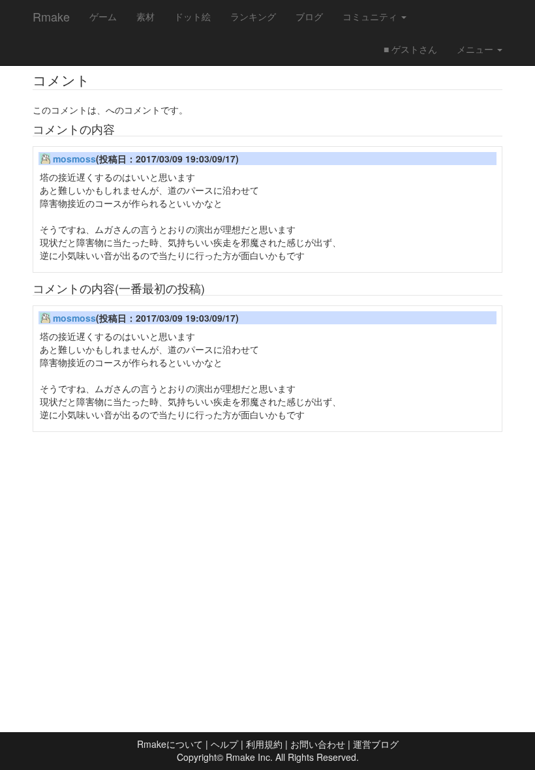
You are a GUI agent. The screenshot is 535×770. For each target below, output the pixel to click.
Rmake (51, 16)
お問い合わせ (317, 743)
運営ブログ (376, 743)
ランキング (253, 16)
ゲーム (103, 16)
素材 (145, 16)
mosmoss (74, 158)
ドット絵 (192, 16)
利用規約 (264, 743)
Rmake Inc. (249, 756)
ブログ (309, 16)
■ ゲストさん (410, 48)
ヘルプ (224, 743)
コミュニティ (371, 16)
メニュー (476, 48)
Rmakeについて (170, 743)
